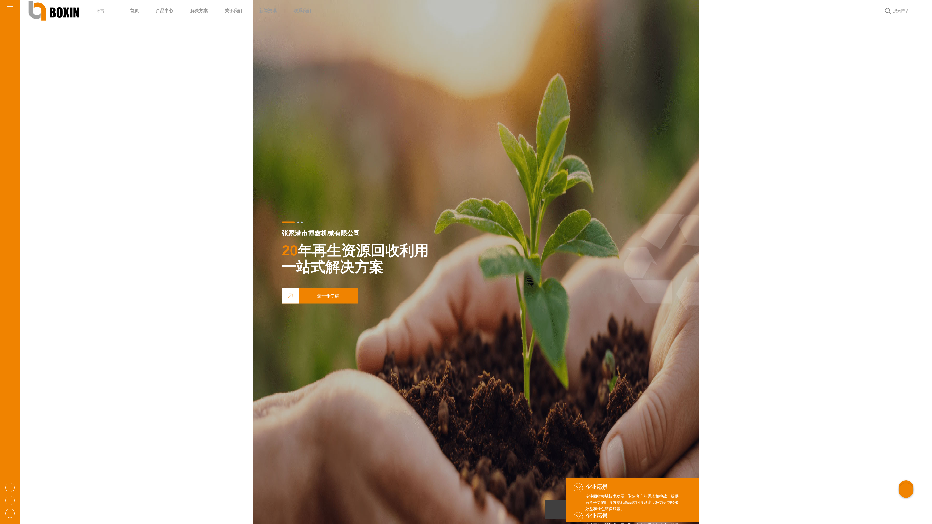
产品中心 (164, 10)
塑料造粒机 (174, 18)
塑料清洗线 (175, 19)
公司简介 (244, 19)
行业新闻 (278, 18)
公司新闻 (278, 19)
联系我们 (302, 10)
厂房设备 (243, 18)
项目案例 (209, 18)
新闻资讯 (268, 10)
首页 (134, 10)
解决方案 (199, 10)
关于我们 (233, 10)
